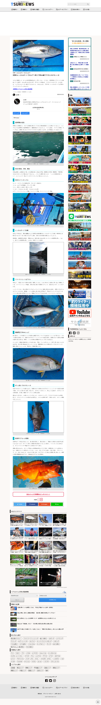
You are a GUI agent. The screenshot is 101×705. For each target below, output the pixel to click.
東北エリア (20, 668)
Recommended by (60, 587)
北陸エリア (47, 668)
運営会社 (40, 693)
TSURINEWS (49, 696)
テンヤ (49, 644)
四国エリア (31, 670)
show (17, 117)
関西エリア (14, 670)
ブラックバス (55, 661)
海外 (47, 670)
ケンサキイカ (52, 653)
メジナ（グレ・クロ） (32, 659)
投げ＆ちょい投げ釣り (17, 647)
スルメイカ (43, 653)
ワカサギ (19, 661)
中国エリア (23, 670)
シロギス (56, 659)
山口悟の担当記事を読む (38, 107)
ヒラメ (13, 659)
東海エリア (56, 668)
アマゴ (45, 656)
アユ (32, 656)
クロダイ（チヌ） (46, 659)
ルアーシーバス (23, 641)
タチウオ (57, 656)
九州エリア (40, 670)
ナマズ (27, 656)
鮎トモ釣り (43, 638)
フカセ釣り (14, 644)
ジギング (56, 641)
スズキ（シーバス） (17, 656)
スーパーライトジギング (44, 641)
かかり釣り (56, 644)
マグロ (34, 661)
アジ (12, 653)
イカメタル (31, 644)
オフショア (16, 113)
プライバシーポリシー (48, 693)
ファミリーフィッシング (31, 638)
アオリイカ (20, 659)
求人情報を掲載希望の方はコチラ (79, 43)
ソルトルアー (25, 113)
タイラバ (32, 641)
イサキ (28, 653)
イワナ (51, 656)
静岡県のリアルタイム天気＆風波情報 (22, 89)
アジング (13, 641)
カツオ (40, 661)
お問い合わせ (58, 693)
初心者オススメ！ (16, 638)
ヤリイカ (27, 661)
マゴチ (13, 661)
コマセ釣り (23, 644)
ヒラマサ (35, 653)
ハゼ (62, 659)
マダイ (18, 653)
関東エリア (29, 668)
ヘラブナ (46, 661)
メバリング (59, 638)
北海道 (13, 668)
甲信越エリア (38, 668)
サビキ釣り (29, 647)
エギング (51, 638)
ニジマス (38, 656)
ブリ (23, 653)
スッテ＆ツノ (41, 644)
